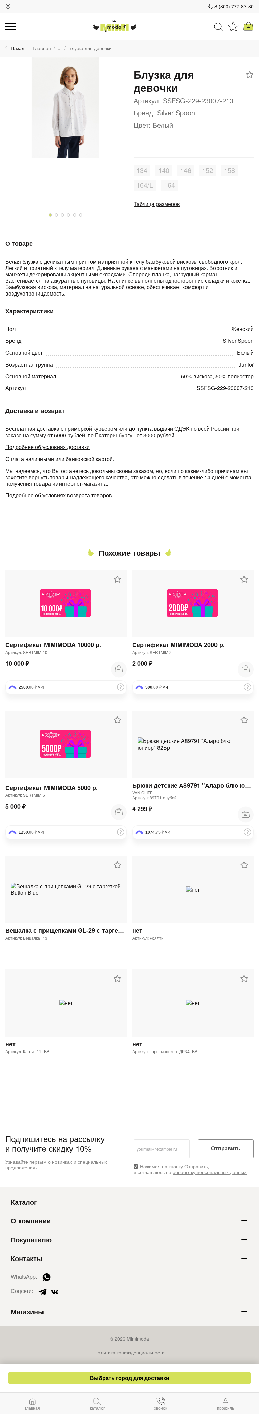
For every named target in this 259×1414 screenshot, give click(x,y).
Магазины (27, 1312)
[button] (50, 215)
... (60, 48)
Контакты (26, 1258)
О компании (31, 1221)
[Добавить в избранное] (250, 74)
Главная (42, 48)
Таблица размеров (157, 204)
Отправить (225, 1148)
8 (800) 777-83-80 (234, 6)
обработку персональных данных (210, 1172)
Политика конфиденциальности (129, 1352)
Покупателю (31, 1240)
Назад (17, 48)
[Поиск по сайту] (218, 26)
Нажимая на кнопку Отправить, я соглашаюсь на (190, 1169)
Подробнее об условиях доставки (47, 447)
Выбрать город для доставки (129, 1378)
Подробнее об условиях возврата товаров (58, 495)
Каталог (24, 1202)
